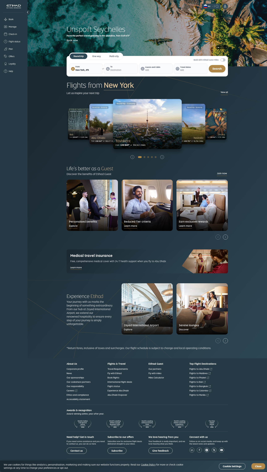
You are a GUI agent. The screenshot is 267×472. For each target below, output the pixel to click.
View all (224, 92)
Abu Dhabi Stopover (117, 395)
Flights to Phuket (197, 377)
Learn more (130, 226)
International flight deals (120, 382)
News (69, 373)
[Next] (225, 237)
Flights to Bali (196, 382)
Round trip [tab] (79, 56)
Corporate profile (75, 369)
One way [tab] (96, 56)
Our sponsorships (75, 377)
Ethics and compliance (78, 395)
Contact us (76, 450)
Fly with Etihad (115, 373)
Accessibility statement (78, 399)
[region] (133, 466)
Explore (73, 226)
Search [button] (217, 68)
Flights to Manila (197, 395)
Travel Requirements (118, 369)
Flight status (114, 386)
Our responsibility (75, 386)
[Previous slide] (132, 157)
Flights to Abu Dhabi (199, 369)
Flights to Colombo (198, 390)
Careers (70, 390)
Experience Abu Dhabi (118, 390)
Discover (184, 329)
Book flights (113, 377)
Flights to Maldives (198, 373)
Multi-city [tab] (114, 56)
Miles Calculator (156, 377)
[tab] (88, 70)
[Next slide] (162, 157)
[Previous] (218, 237)
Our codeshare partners (79, 382)
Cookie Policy (148, 464)
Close (258, 466)
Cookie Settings (232, 466)
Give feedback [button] (160, 450)
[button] (27, 12)
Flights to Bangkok (198, 386)
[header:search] (217, 6)
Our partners (154, 369)
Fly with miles (154, 373)
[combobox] (88, 70)
